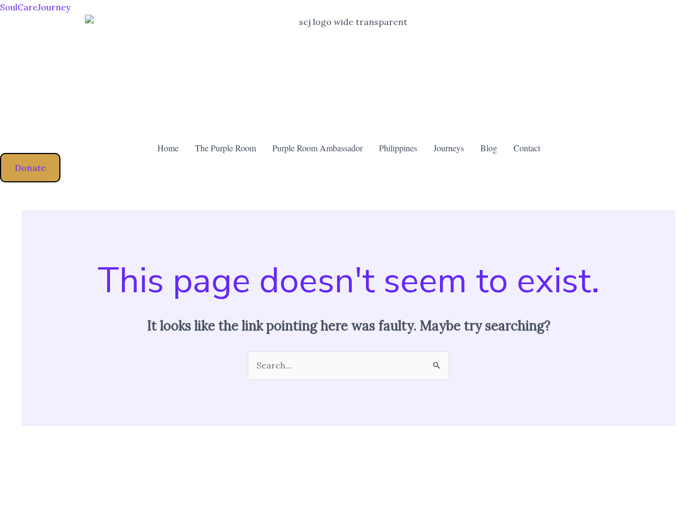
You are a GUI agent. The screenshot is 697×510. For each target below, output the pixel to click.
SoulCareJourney (35, 7)
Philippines (398, 147)
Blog (488, 147)
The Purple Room (225, 147)
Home (168, 147)
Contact (526, 147)
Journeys (448, 147)
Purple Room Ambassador (317, 147)
